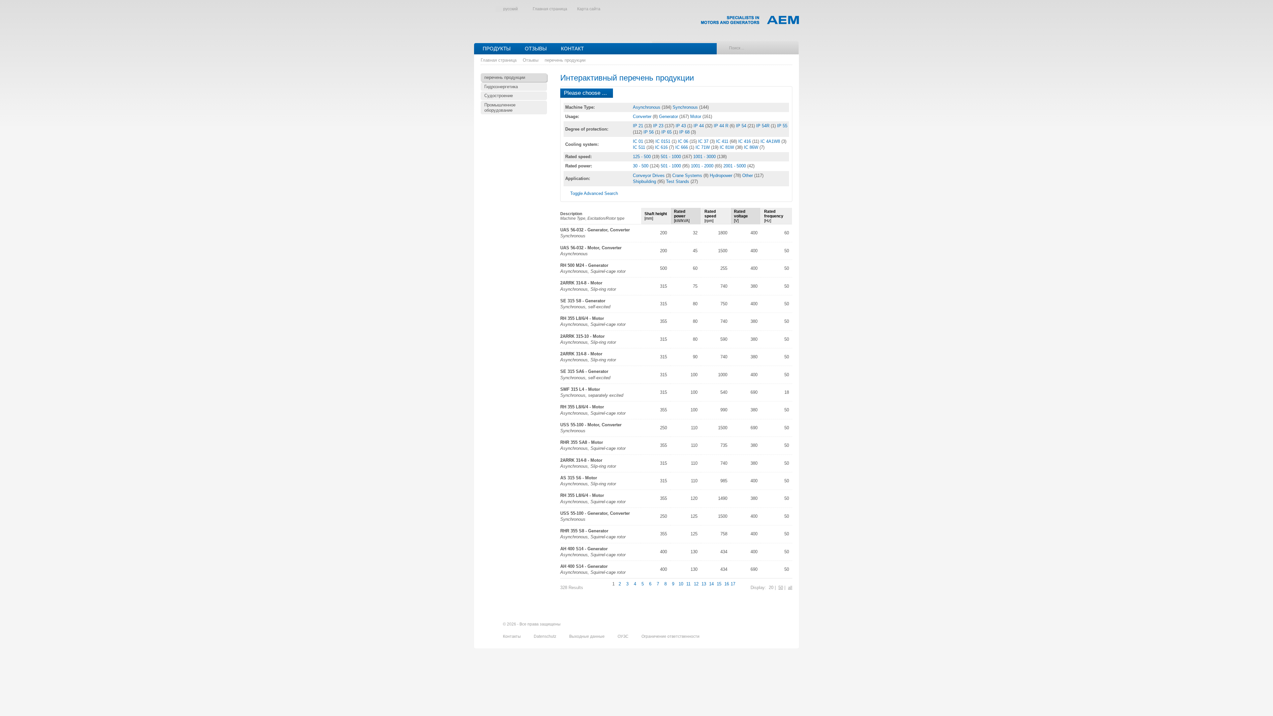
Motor (696, 116)
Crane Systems (687, 175)
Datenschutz (545, 636)
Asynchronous (647, 107)
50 (780, 587)
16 (726, 583)
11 (688, 583)
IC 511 (639, 147)
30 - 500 (641, 165)
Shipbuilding (645, 181)
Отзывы (536, 48)
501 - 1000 (671, 156)
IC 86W (751, 147)
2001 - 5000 (735, 165)
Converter (643, 116)
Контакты (512, 636)
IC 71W (703, 147)
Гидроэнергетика (501, 86)
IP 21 (638, 125)
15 (719, 583)
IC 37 (704, 141)
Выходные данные (587, 636)
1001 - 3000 (705, 156)
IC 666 (682, 147)
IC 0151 (663, 141)
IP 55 (782, 125)
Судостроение (498, 95)
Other (748, 175)
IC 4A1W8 (770, 141)
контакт (572, 48)
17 (733, 583)
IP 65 (667, 132)
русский (510, 9)
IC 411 (723, 141)
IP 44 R (722, 125)
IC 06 (684, 141)
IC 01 (638, 141)
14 (711, 583)
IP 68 (685, 132)
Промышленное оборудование (499, 107)
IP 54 (742, 125)
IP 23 (659, 125)
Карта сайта (588, 9)
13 (703, 583)
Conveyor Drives (649, 175)
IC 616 (662, 147)
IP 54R (763, 125)
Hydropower (722, 175)
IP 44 (699, 125)
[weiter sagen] (751, 624)
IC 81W (727, 147)
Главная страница (550, 9)
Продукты (497, 48)
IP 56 (649, 132)
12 (696, 583)
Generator (669, 116)
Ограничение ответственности (670, 636)
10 (681, 583)
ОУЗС (624, 636)
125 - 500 (642, 156)
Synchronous (686, 107)
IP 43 (681, 125)
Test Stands (678, 181)
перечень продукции (565, 60)
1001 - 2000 (703, 165)
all (790, 587)
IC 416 (745, 141)
